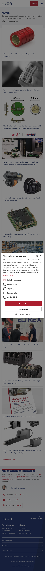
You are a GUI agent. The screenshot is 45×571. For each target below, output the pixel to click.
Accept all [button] (23, 303)
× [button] (40, 255)
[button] (23, 314)
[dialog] (22, 285)
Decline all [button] (23, 309)
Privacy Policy (8, 275)
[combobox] (37, 256)
